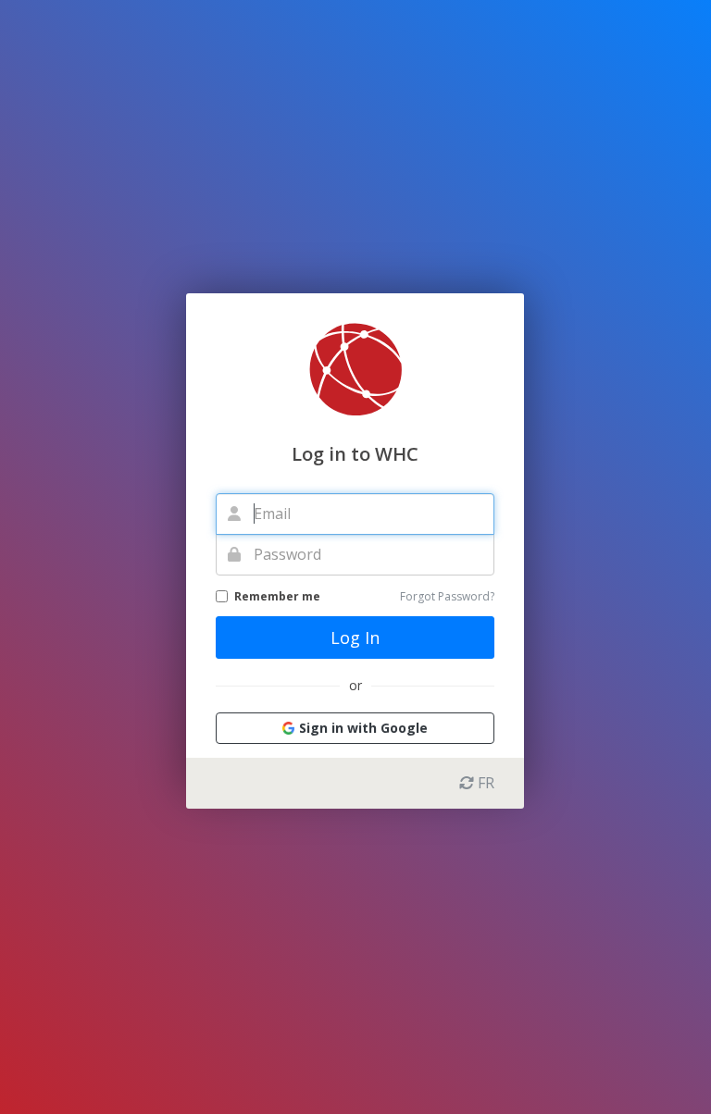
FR (484, 783)
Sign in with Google (363, 727)
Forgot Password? (447, 596)
